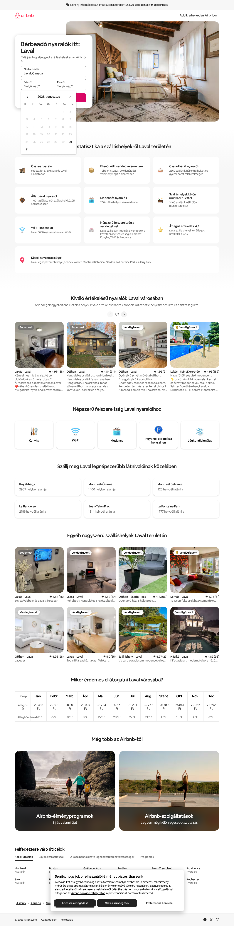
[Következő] (124, 314)
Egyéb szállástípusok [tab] (51, 857)
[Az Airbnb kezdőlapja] (24, 15)
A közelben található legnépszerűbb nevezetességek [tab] (102, 857)
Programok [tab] (147, 857)
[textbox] (37, 86)
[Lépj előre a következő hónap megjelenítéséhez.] (70, 97)
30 (70, 142)
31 (27, 149)
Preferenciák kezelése (159, 903)
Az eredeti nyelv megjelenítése (149, 4)
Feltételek (67, 919)
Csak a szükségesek (117, 903)
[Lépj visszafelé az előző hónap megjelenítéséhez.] (27, 97)
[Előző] (110, 314)
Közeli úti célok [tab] (24, 857)
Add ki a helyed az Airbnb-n (198, 15)
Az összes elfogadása (75, 903)
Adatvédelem (49, 919)
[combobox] (53, 73)
